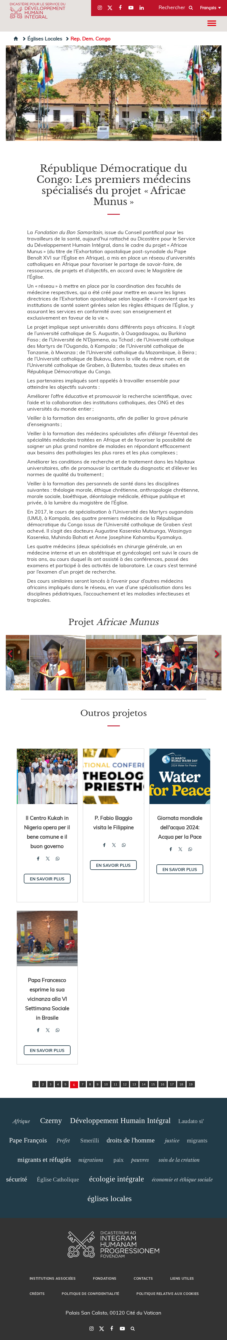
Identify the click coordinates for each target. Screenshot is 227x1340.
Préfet (63, 1141)
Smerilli (89, 1140)
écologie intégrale (116, 1179)
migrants (197, 1140)
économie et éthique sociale (182, 1180)
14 (144, 1084)
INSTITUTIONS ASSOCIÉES (53, 1278)
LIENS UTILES (182, 1278)
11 (115, 1084)
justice (172, 1141)
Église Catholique (58, 1179)
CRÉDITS (37, 1293)
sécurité (16, 1179)
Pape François (28, 1140)
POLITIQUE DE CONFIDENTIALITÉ (90, 1293)
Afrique (21, 1121)
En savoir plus (47, 879)
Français (208, 7)
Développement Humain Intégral (120, 1120)
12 (125, 1084)
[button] (57, 662)
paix (119, 1160)
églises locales (109, 1198)
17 (172, 1084)
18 (181, 1084)
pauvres (140, 1160)
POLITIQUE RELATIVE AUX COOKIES (167, 1293)
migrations (90, 1160)
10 (106, 1084)
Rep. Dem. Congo (90, 38)
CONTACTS (143, 1278)
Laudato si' (191, 1121)
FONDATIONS (105, 1278)
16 (162, 1084)
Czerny (51, 1120)
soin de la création (179, 1160)
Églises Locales (44, 38)
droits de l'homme (131, 1140)
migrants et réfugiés (44, 1159)
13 (134, 1084)
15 (153, 1084)
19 (191, 1084)
